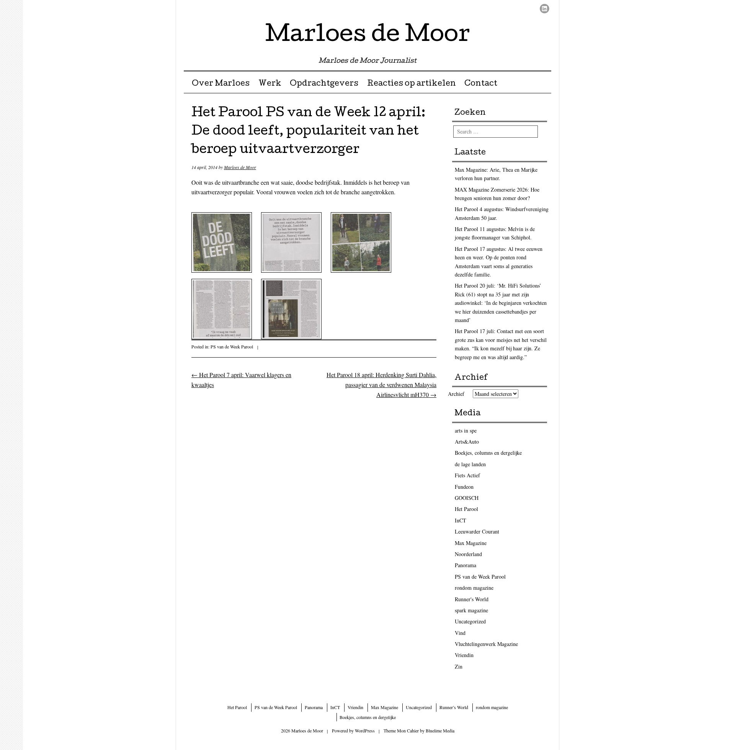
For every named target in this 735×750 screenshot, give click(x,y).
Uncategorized (470, 621)
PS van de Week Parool (232, 346)
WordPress (365, 730)
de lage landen (470, 464)
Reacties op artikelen (411, 84)
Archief (456, 393)
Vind (460, 632)
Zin (458, 666)
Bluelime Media (440, 730)
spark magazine (471, 610)
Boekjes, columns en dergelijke (488, 452)
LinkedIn (544, 8)
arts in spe (466, 430)
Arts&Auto (467, 441)
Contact (480, 84)
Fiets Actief (467, 475)
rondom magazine (474, 587)
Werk (269, 84)
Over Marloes (221, 84)
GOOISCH (467, 497)
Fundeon (464, 486)
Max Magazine (471, 543)
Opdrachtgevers (324, 84)
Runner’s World (453, 707)
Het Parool (466, 508)
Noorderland (468, 554)
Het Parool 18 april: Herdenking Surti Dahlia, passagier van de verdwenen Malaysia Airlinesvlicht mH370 (381, 384)
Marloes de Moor (367, 35)
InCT (460, 520)
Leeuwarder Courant (477, 531)
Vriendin (464, 655)
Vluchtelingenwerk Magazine (486, 644)
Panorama (465, 565)
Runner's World (471, 599)
